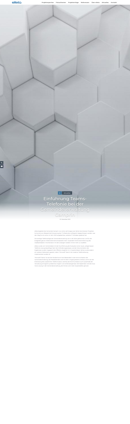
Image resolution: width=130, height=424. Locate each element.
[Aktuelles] (65, 191)
